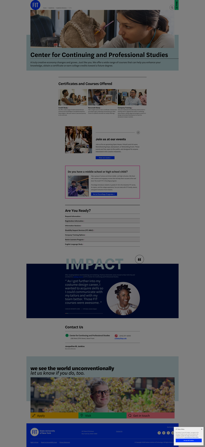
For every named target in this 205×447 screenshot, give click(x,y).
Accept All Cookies (189, 440)
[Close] (201, 429)
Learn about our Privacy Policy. (191, 437)
